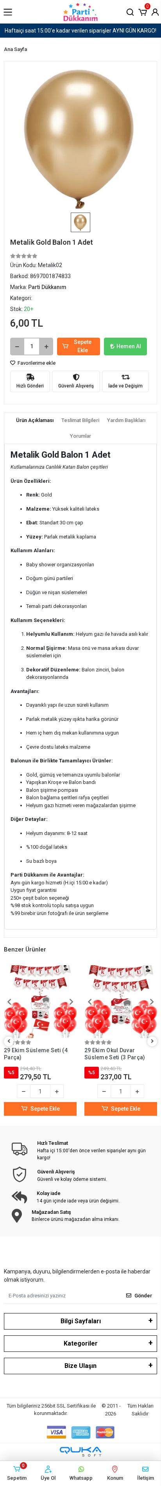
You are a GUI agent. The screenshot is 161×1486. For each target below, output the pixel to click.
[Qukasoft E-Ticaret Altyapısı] (80, 1452)
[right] (152, 1041)
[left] (9, 1041)
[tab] (35, 420)
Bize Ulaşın (80, 1366)
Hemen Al (128, 346)
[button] (142, 11)
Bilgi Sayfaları (81, 1321)
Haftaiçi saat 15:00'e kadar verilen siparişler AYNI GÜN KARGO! (80, 30)
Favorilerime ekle (35, 363)
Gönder (143, 1296)
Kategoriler (81, 1343)
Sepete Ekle (82, 346)
